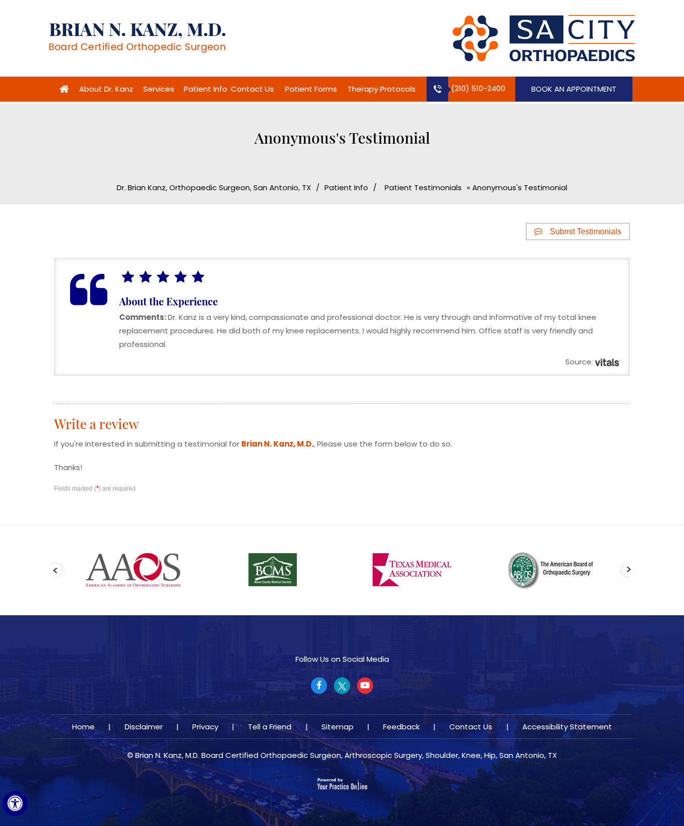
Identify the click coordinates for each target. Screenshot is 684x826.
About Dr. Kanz (106, 89)
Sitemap (337, 726)
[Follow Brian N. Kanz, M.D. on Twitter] (342, 685)
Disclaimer (144, 726)
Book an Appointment (573, 89)
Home (64, 89)
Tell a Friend (269, 726)
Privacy (205, 726)
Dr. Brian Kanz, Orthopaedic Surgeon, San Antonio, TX (214, 187)
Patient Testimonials (423, 187)
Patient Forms (311, 89)
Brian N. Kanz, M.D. (277, 444)
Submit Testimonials (585, 231)
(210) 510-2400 (478, 88)
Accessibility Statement (567, 726)
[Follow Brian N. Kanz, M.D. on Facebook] (319, 685)
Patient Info (205, 89)
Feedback (401, 726)
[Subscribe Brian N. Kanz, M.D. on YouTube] (365, 685)
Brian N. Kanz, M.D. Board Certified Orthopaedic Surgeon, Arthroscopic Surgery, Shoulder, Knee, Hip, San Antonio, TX (346, 755)
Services (158, 89)
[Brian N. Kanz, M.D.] (137, 38)
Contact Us (252, 89)
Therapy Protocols (382, 89)
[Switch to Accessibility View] (15, 803)
